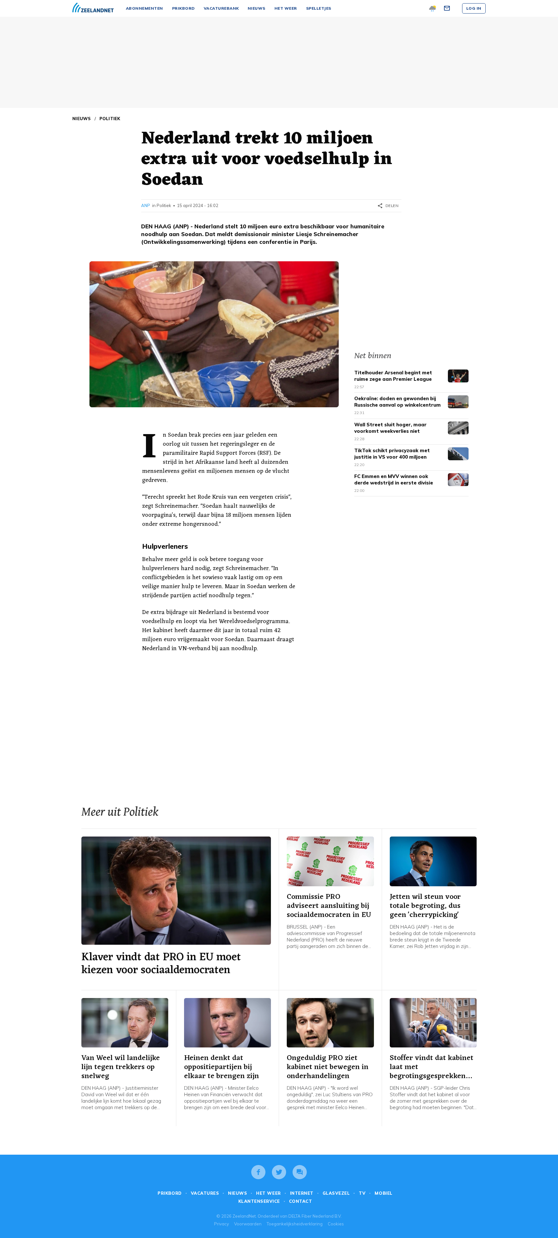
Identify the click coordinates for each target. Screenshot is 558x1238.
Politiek (109, 118)
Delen (387, 206)
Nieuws (81, 118)
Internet (302, 1193)
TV (362, 1193)
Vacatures (205, 1193)
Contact (300, 1201)
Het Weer (268, 1193)
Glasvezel (336, 1193)
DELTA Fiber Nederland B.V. (315, 1216)
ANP (145, 205)
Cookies (336, 1223)
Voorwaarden (248, 1223)
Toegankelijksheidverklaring (295, 1223)
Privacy (221, 1223)
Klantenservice (259, 1201)
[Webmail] (448, 8)
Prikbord (169, 1193)
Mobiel (383, 1193)
